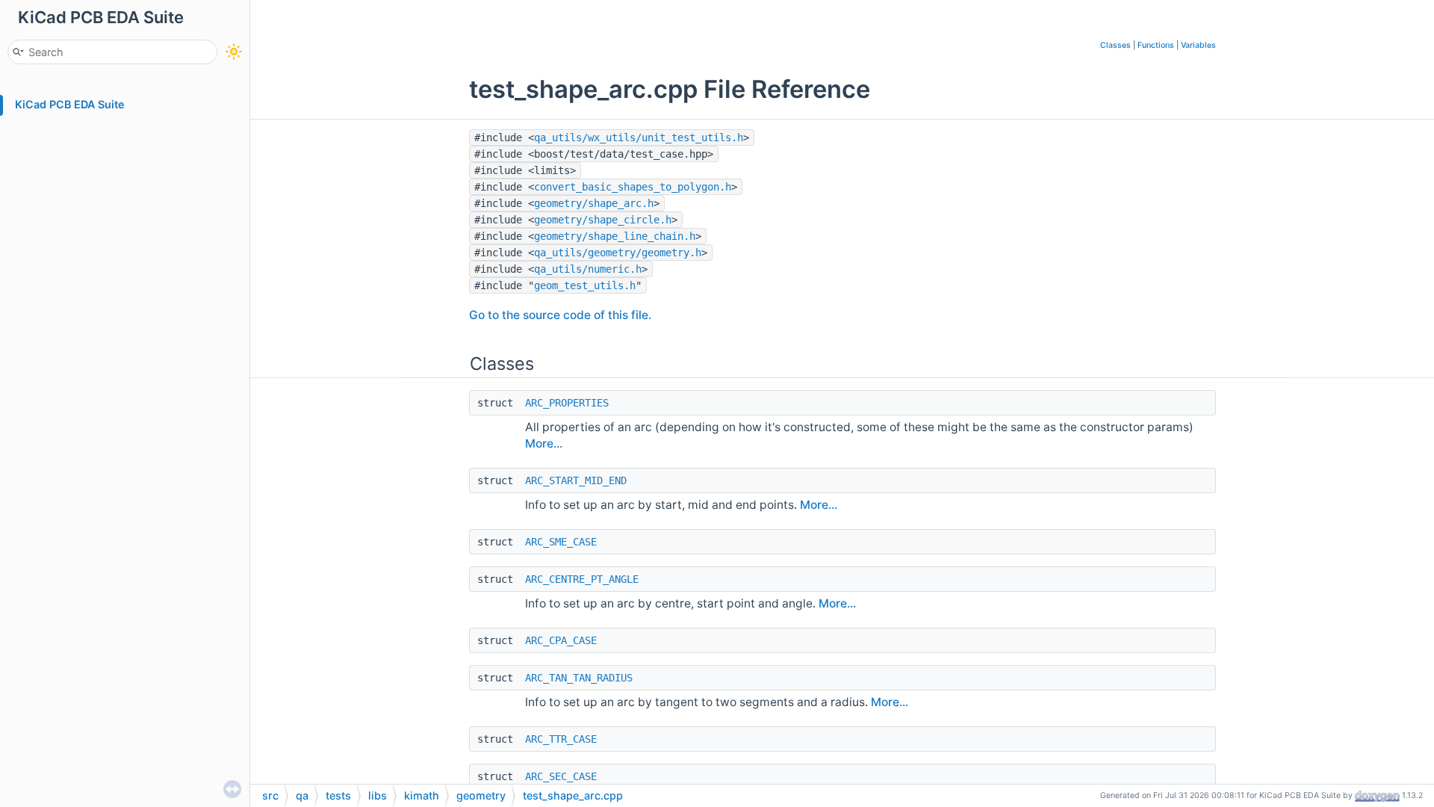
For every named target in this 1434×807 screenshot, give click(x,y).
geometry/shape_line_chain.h (614, 236)
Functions (1155, 45)
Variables (1198, 45)
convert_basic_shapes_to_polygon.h (632, 187)
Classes (1115, 45)
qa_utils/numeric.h (588, 269)
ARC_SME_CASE (561, 542)
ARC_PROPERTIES (567, 403)
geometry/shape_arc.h (594, 203)
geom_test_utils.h (585, 285)
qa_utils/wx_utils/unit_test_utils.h (638, 137)
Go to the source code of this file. (560, 315)
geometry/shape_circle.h (602, 220)
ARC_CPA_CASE (561, 640)
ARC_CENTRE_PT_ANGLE (582, 579)
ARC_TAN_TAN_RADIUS (579, 678)
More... (543, 443)
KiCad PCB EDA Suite (70, 104)
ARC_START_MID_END (576, 480)
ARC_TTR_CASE (561, 739)
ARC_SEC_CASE (561, 776)
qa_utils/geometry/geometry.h (617, 253)
